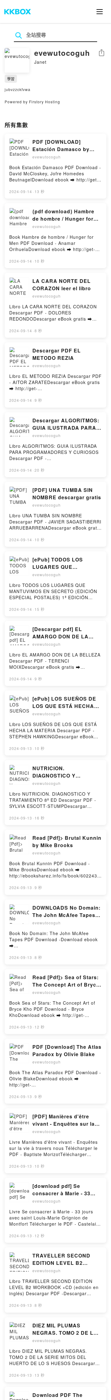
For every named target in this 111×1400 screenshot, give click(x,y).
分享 (101, 53)
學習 (10, 78)
